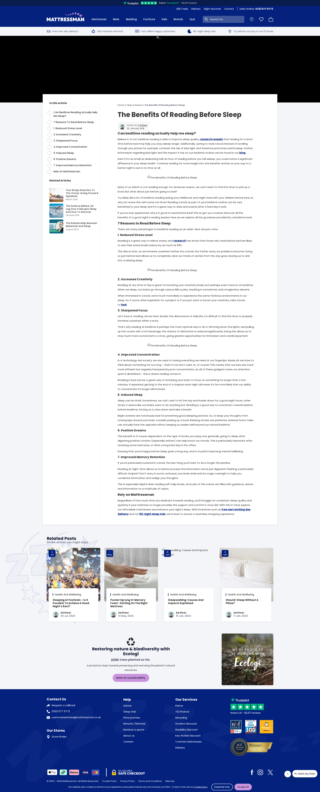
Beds (116, 19)
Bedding (131, 19)
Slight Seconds (212, 8)
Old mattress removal (110, 31)
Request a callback (63, 705)
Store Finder (59, 736)
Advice (127, 705)
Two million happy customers (158, 31)
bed (123, 304)
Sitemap (169, 781)
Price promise (131, 717)
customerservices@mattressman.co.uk (76, 717)
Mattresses (99, 19)
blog (242, 152)
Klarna (179, 705)
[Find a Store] (251, 19)
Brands (178, 19)
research (179, 240)
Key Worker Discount (188, 735)
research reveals (211, 139)
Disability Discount (186, 729)
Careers (128, 741)
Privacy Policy (127, 781)
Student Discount (186, 723)
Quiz (192, 19)
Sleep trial (129, 711)
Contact (229, 8)
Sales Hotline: (256, 8)
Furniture (149, 19)
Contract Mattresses (188, 741)
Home (121, 105)
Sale (164, 19)
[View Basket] (271, 19)
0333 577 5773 (61, 711)
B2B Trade (182, 8)
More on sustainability (131, 678)
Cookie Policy (109, 781)
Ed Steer (142, 125)
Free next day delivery (65, 31)
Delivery (195, 8)
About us (128, 735)
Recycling (181, 717)
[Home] (65, 19)
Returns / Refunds (134, 723)
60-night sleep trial (204, 31)
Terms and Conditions (150, 781)
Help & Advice (134, 105)
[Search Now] (206, 19)
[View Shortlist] (261, 19)
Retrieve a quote (133, 729)
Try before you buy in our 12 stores (253, 31)
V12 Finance (182, 711)
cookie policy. (201, 787)
